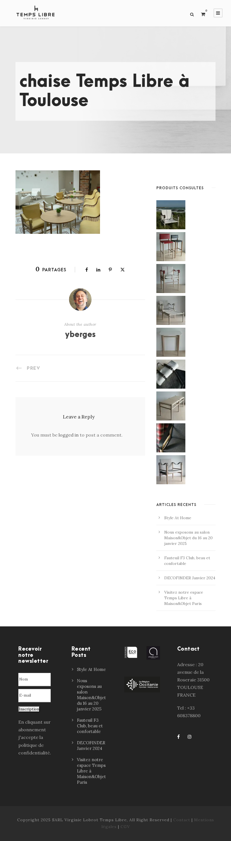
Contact (181, 819)
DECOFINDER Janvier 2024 (189, 577)
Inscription (29, 709)
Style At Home (177, 517)
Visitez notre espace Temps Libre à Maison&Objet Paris (183, 598)
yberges (80, 335)
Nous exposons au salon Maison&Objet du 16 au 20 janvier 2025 (188, 538)
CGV (125, 826)
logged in (69, 435)
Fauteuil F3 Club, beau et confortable (90, 725)
